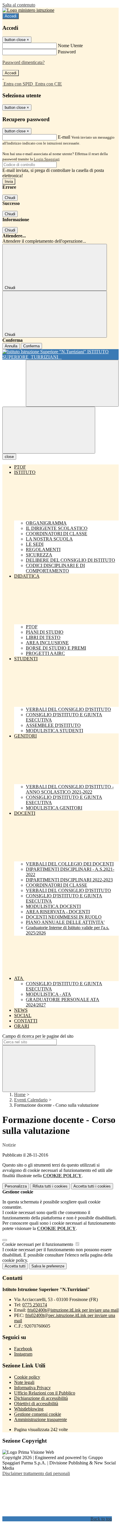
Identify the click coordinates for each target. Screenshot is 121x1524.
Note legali (24, 1382)
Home (20, 1094)
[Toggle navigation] (48, 430)
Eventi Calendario (31, 1099)
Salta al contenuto (18, 4)
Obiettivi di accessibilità (36, 1403)
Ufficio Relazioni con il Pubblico (44, 1392)
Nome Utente (70, 45)
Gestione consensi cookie (37, 1414)
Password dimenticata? (23, 62)
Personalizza (16, 1186)
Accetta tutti (92, 1186)
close (9, 456)
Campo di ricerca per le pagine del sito (37, 1036)
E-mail (64, 136)
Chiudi (10, 198)
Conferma (31, 346)
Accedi (10, 16)
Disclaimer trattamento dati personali (36, 1473)
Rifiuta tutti (50, 1186)
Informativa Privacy (32, 1387)
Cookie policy (27, 1377)
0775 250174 (34, 1304)
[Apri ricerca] (72, 383)
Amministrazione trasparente (40, 1419)
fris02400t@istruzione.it (73, 1310)
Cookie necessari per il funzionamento (38, 1244)
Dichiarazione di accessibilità (41, 1398)
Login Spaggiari (47, 159)
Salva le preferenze (47, 1266)
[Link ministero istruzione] (28, 10)
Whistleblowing (28, 1408)
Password (67, 51)
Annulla (11, 346)
